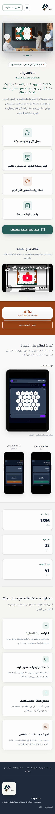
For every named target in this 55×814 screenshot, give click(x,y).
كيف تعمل (7, 768)
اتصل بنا (27, 771)
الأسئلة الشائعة (18, 768)
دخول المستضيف (12, 7)
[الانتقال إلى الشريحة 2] (28, 55)
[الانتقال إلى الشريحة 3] (25, 55)
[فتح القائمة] (27, 7)
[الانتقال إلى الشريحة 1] (31, 55)
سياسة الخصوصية (45, 768)
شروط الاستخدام (31, 768)
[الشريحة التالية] (7, 37)
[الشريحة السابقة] (48, 37)
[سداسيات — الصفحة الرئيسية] (47, 7)
